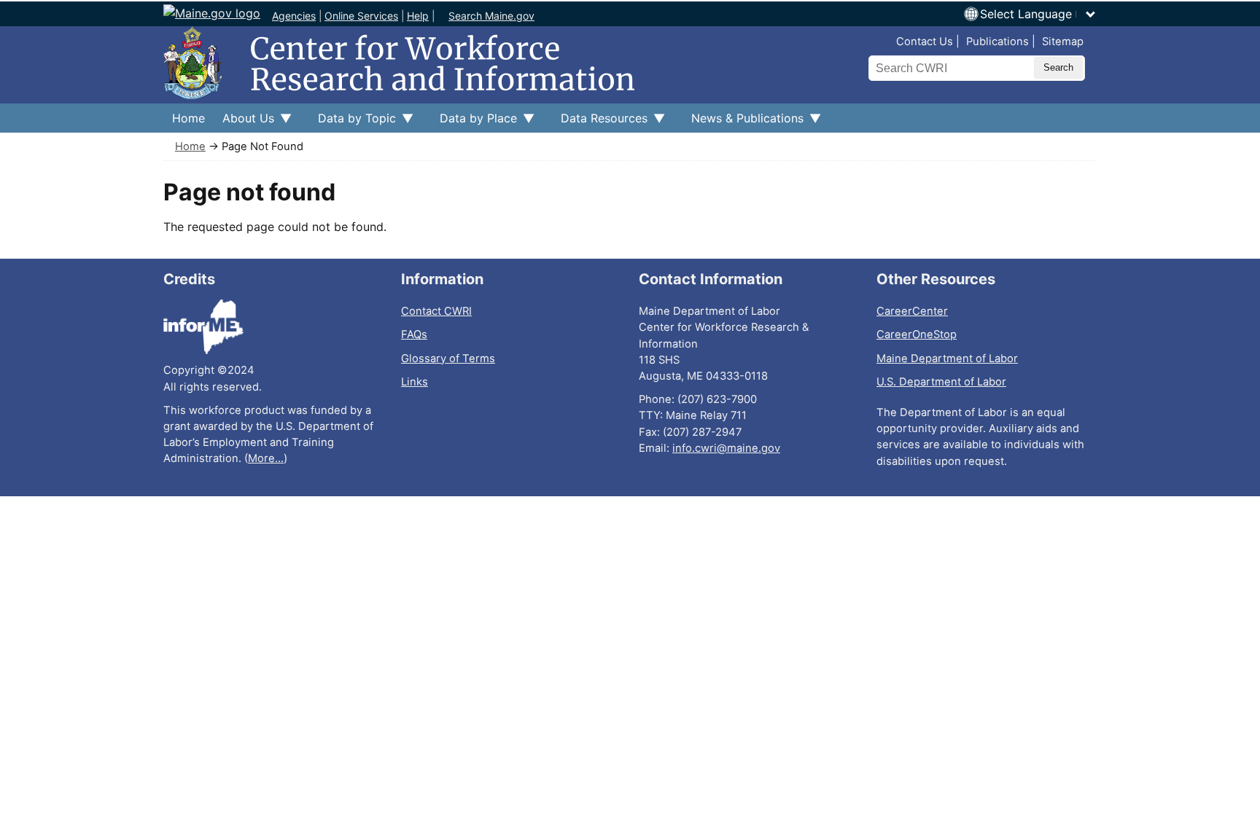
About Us (244, 122)
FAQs (414, 334)
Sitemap (1063, 41)
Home (188, 118)
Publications (997, 41)
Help (418, 15)
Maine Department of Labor (947, 358)
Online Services (361, 15)
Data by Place (474, 122)
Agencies (294, 15)
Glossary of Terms (448, 358)
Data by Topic (352, 122)
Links (414, 381)
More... (266, 458)
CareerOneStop (916, 334)
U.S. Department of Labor (941, 381)
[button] (1038, 13)
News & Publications (743, 122)
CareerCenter (912, 311)
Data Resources (600, 122)
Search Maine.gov (491, 15)
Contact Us (924, 41)
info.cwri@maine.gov (726, 448)
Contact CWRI (436, 311)
